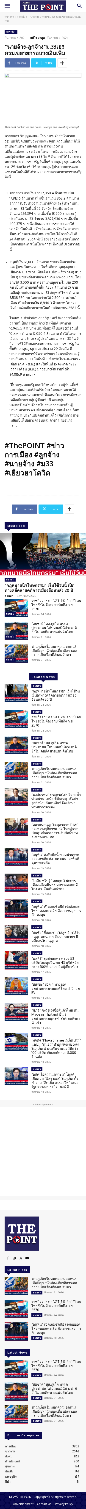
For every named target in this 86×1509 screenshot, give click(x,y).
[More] (62, 62)
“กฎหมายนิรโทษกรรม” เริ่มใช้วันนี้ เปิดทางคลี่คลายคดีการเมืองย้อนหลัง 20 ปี (40, 588)
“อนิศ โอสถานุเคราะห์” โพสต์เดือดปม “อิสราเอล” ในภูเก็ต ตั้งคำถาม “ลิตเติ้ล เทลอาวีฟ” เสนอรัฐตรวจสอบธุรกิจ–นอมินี (54, 1080)
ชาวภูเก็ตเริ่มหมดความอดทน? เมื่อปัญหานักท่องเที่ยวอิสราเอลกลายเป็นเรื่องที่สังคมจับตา (54, 650)
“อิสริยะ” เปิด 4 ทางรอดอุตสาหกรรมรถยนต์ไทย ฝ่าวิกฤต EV (55, 988)
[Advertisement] (43, 1151)
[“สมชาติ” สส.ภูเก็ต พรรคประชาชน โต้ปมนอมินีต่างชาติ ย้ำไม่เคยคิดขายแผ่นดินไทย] (16, 631)
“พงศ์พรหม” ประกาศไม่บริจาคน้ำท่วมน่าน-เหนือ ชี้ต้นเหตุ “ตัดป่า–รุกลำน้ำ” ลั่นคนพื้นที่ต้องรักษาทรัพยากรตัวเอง (56, 801)
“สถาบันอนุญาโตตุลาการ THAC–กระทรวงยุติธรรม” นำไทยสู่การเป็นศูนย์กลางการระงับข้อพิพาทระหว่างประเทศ (56, 831)
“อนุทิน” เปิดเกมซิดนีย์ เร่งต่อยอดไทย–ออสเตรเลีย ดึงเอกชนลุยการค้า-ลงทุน (56, 910)
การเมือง (22, 16)
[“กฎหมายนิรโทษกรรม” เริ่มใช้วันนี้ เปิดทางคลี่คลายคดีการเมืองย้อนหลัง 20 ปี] (43, 554)
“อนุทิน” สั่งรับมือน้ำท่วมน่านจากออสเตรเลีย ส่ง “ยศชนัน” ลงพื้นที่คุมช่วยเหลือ (55, 859)
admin (9, 595)
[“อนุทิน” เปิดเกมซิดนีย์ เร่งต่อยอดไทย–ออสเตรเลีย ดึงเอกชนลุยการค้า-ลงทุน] (16, 908)
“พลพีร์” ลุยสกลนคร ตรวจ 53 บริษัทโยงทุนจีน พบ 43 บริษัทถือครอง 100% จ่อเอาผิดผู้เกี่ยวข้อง (55, 962)
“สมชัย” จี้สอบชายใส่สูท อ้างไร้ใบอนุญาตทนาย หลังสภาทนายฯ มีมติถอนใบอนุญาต (55, 936)
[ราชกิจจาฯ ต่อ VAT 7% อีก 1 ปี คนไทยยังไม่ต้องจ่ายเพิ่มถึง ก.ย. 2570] (16, 608)
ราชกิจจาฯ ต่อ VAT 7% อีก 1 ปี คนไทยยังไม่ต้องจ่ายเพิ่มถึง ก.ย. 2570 (56, 605)
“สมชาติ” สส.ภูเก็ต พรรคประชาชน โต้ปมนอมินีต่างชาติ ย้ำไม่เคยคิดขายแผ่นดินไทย (54, 628)
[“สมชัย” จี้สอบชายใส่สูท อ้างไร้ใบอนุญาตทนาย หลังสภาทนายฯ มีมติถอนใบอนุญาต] (16, 934)
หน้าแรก (9, 16)
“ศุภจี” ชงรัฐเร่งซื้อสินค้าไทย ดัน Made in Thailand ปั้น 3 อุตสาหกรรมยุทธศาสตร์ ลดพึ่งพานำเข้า (55, 1016)
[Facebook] (8, 1258)
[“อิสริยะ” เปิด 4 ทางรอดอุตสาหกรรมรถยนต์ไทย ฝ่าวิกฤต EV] (16, 986)
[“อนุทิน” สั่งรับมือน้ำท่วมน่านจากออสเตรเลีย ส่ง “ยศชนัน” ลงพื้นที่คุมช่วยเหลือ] (16, 857)
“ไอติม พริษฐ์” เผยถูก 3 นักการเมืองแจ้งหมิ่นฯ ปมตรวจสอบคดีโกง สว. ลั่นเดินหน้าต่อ (54, 885)
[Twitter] (20, 1258)
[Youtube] (27, 1258)
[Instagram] (14, 1258)
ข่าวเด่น (10, 579)
